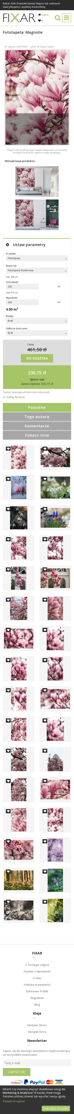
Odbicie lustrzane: (17, 328)
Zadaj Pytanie (15, 397)
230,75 (35, 372)
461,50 (34, 349)
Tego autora (36, 416)
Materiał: (11, 265)
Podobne (37, 407)
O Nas (37, 978)
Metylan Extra (37, 1032)
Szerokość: (12, 282)
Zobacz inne (37, 435)
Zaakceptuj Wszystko (56, 1108)
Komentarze (37, 425)
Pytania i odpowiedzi (37, 971)
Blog (37, 1004)
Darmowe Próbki (37, 991)
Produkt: (11, 253)
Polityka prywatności (37, 984)
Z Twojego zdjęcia (37, 965)
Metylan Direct (37, 1025)
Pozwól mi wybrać (14, 1101)
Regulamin (37, 998)
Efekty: (10, 316)
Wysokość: (12, 297)
